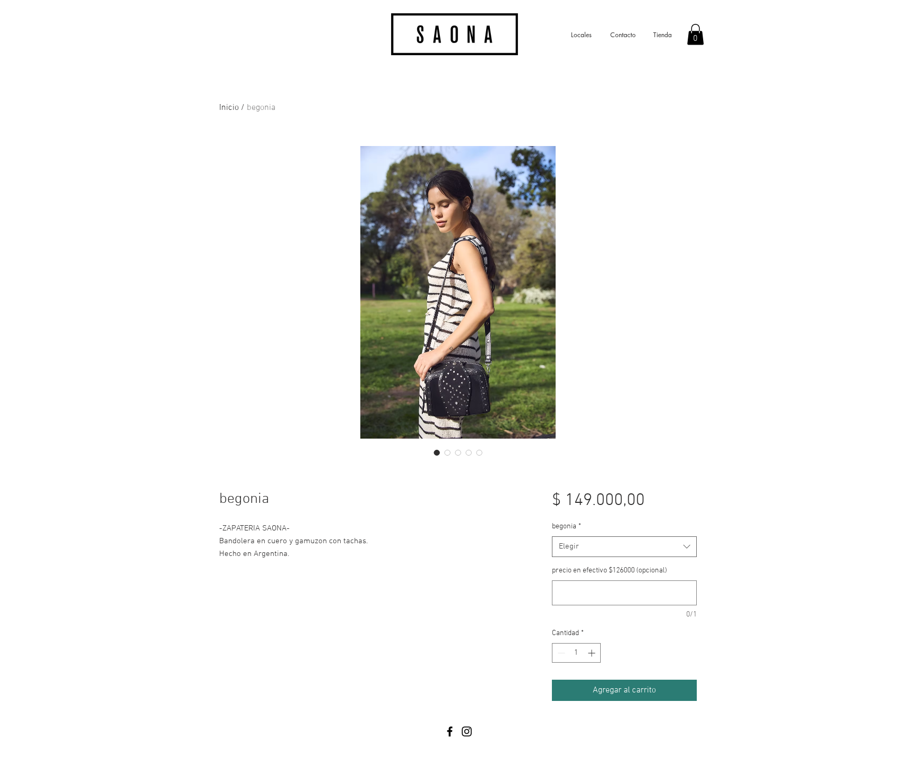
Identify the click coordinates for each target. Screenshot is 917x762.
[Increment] (592, 653)
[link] (695, 34)
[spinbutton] (576, 653)
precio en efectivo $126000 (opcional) (609, 570)
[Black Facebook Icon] (449, 731)
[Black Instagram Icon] (466, 731)
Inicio (229, 107)
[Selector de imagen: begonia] (436, 452)
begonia (566, 526)
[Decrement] (560, 653)
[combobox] (624, 546)
